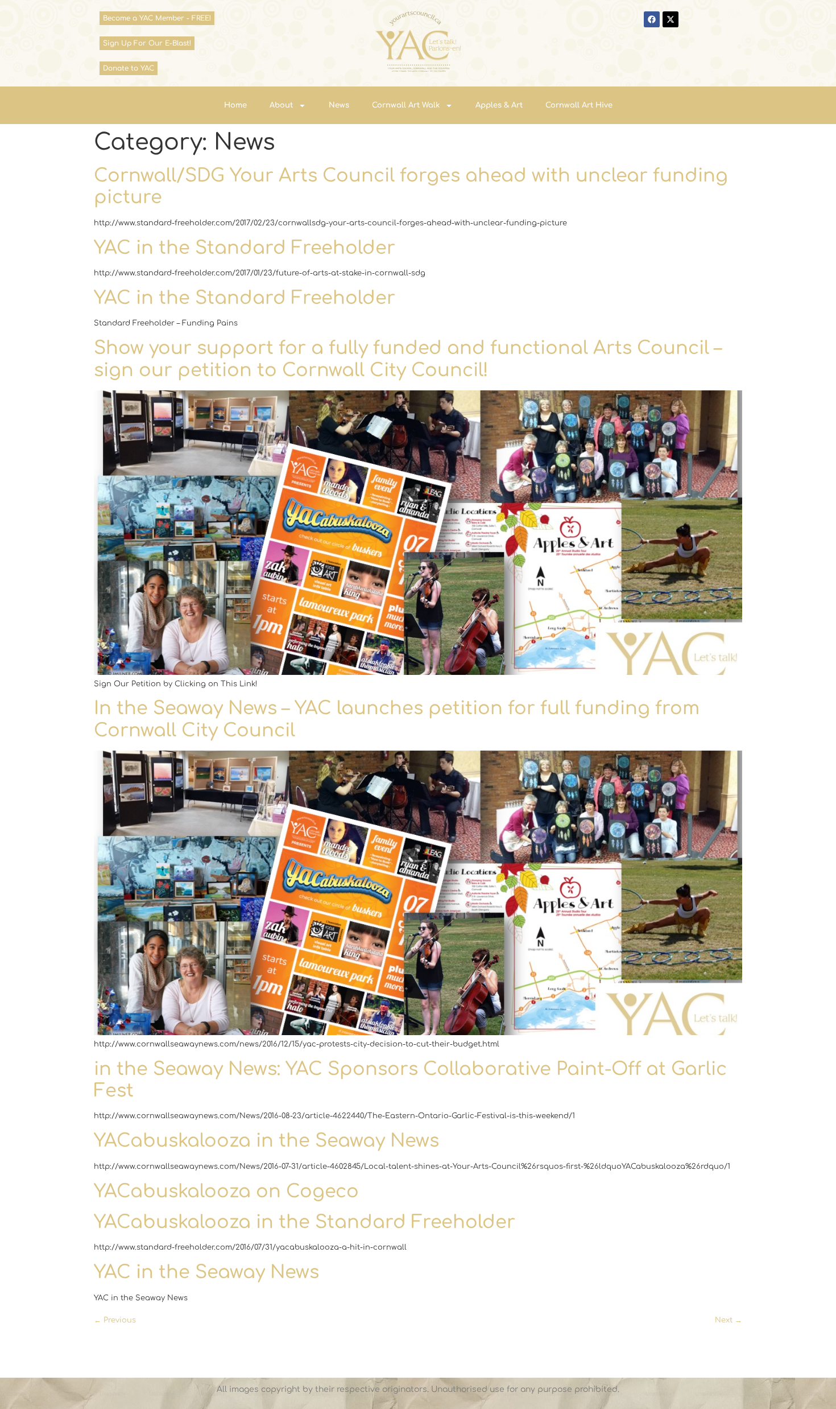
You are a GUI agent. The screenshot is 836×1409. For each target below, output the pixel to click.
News (339, 105)
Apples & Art (499, 105)
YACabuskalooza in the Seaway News (266, 1141)
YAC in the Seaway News (206, 1272)
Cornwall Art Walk (406, 105)
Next (728, 1320)
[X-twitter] (670, 19)
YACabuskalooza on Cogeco (226, 1191)
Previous (115, 1320)
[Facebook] (652, 19)
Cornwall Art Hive (578, 105)
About (281, 105)
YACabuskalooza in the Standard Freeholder (304, 1222)
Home (235, 105)
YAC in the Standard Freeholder (244, 248)
